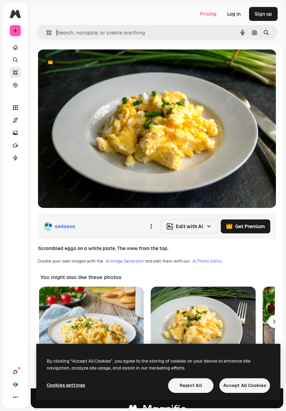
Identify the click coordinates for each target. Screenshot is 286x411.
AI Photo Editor (207, 261)
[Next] (274, 321)
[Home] (15, 47)
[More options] (151, 226)
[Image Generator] (15, 132)
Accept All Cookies (244, 385)
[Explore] (15, 85)
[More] (15, 397)
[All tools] (15, 107)
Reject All (191, 385)
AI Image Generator (125, 261)
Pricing (208, 14)
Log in (234, 14)
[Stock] (15, 72)
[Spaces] (15, 120)
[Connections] (15, 372)
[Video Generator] (15, 145)
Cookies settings (66, 385)
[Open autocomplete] (46, 32)
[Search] (15, 59)
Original (82, 62)
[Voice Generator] (15, 157)
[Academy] (15, 384)
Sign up (263, 14)
